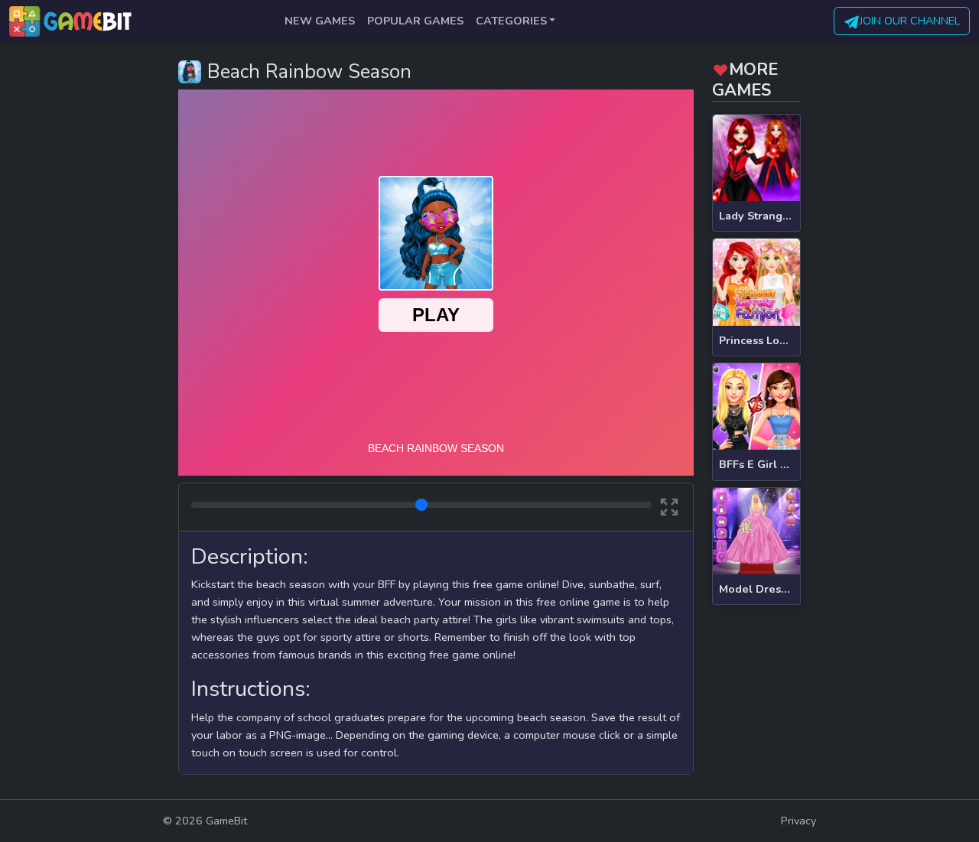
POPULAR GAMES (415, 20)
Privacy (798, 820)
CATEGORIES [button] (511, 20)
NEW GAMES (320, 20)
